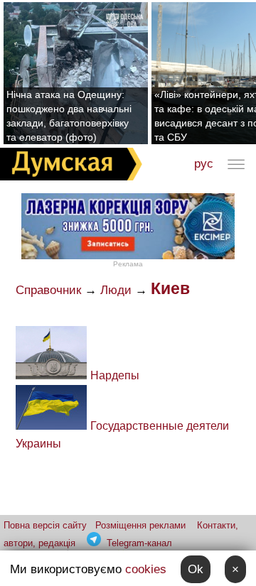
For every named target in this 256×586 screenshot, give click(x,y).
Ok (195, 569)
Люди (116, 290)
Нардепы (114, 375)
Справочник (48, 290)
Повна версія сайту (45, 525)
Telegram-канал (139, 543)
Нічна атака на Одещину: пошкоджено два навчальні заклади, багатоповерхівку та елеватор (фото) (69, 116)
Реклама (128, 264)
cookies (145, 569)
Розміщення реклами (140, 525)
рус (203, 163)
